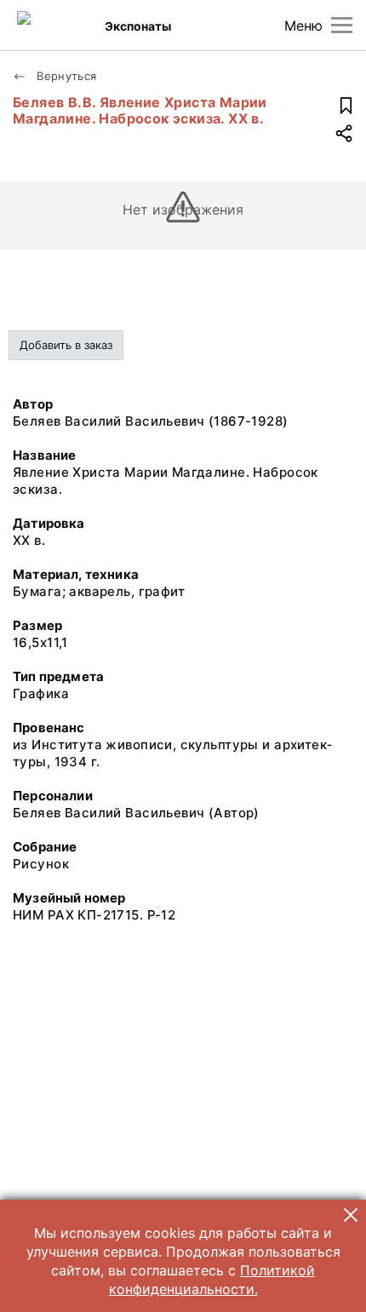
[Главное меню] (342, 25)
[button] (350, 1215)
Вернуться (65, 76)
